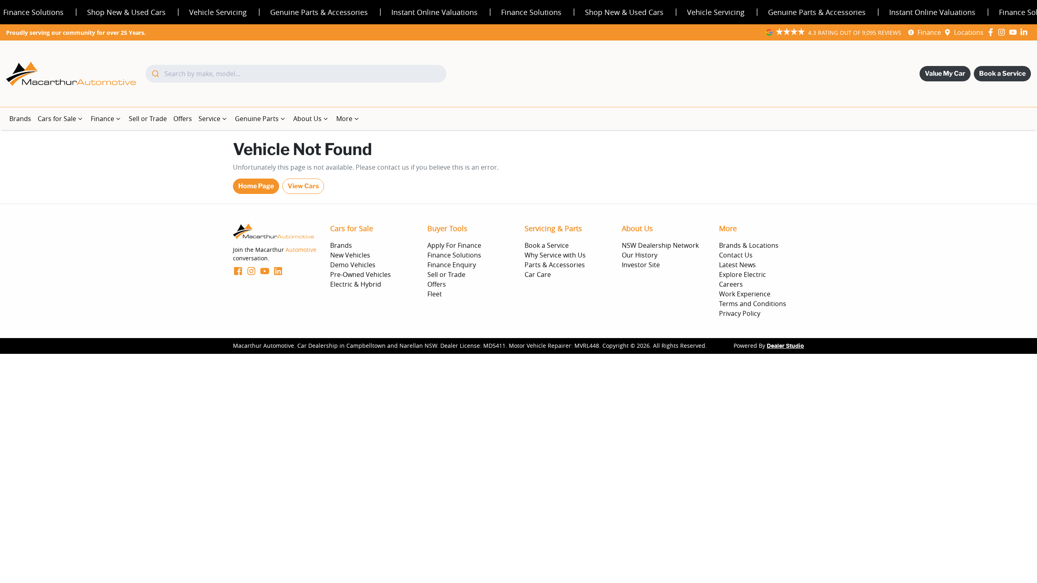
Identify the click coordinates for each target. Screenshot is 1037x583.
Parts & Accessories (555, 264)
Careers (731, 284)
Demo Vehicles (353, 264)
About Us (307, 118)
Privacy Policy (739, 313)
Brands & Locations (749, 245)
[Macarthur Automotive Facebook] (992, 32)
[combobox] (295, 74)
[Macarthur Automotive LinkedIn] (1025, 32)
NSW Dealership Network (660, 245)
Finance (929, 32)
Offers (182, 118)
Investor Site (641, 264)
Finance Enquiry (451, 264)
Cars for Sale (57, 118)
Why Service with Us (555, 255)
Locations (969, 32)
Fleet (434, 293)
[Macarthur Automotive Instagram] (1003, 32)
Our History (639, 255)
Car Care (538, 274)
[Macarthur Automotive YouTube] (1014, 32)
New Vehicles (350, 255)
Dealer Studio (785, 346)
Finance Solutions (454, 255)
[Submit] (154, 74)
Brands (20, 118)
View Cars (303, 186)
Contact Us (736, 255)
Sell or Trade (148, 118)
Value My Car (945, 73)
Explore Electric (742, 274)
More (344, 118)
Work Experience (744, 293)
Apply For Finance (454, 245)
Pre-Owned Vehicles (360, 274)
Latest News (737, 264)
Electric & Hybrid (355, 284)
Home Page (256, 186)
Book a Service (1002, 73)
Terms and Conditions (752, 303)
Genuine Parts (257, 118)
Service (209, 118)
